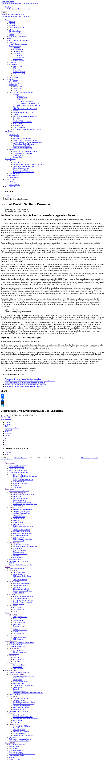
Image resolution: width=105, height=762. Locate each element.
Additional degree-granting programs (25, 504)
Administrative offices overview (23, 676)
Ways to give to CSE (20, 630)
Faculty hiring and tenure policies (24, 702)
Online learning (18, 506)
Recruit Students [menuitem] (14, 174)
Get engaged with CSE (20, 572)
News (7, 197)
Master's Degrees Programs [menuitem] (18, 44)
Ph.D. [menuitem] (11, 42)
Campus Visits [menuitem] (17, 88)
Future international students (18, 470)
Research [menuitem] (8, 133)
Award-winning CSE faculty (22, 726)
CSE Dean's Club (19, 622)
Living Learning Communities (23, 480)
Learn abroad (17, 478)
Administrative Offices (16, 674)
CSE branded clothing (20, 598)
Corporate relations (19, 665)
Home (7, 195)
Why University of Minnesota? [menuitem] (19, 40)
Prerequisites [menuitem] (17, 70)
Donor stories (17, 624)
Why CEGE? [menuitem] (13, 81)
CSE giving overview (20, 617)
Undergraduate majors (20, 498)
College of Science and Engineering (12, 14)
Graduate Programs (19, 691)
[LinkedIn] (5, 444)
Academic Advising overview (22, 509)
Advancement (17, 667)
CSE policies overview (20, 698)
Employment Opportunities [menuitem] (18, 36)
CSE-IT (11, 563)
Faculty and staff (10, 670)
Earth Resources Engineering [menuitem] (22, 148)
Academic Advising (15, 507)
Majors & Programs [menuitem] (15, 83)
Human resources (18, 683)
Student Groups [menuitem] (18, 125)
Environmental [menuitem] (18, 49)
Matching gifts (17, 631)
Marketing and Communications (23, 685)
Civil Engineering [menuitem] (27, 101)
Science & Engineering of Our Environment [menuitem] (27, 142)
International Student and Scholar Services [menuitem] (27, 129)
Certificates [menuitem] (12, 62)
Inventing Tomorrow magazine (23, 602)
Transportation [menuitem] (17, 59)
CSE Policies (13, 696)
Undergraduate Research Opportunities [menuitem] (25, 116)
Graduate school (18, 541)
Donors (7, 613)
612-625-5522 (5, 417)
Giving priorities (18, 620)
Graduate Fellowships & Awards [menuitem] (23, 166)
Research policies (18, 709)
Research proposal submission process (25, 719)
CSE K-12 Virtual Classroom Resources (22, 754)
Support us (12, 656)
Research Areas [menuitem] (14, 135)
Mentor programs (18, 481)
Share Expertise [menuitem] (14, 175)
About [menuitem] (7, 20)
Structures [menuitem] (16, 53)
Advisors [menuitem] (20, 99)
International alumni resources (23, 600)
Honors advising (18, 524)
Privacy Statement (86, 458)
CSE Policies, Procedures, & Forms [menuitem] (28, 105)
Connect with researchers (17, 646)
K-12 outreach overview (17, 744)
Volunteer (12, 757)
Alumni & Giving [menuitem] (10, 159)
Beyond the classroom (16, 474)
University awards (19, 730)
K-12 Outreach (10, 743)
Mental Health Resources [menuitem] (17, 33)
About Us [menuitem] (12, 22)
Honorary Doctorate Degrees (22, 591)
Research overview (19, 715)
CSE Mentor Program (20, 580)
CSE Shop (16, 722)
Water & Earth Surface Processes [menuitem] (23, 144)
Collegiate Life (14, 543)
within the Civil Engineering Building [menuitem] (25, 151)
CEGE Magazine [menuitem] (14, 185)
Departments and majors (17, 493)
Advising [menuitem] (16, 94)
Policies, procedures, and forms (23, 526)
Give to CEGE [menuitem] (18, 162)
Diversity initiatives (19, 652)
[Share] (52, 396)
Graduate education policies (22, 706)
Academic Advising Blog (21, 513)
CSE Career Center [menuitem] (19, 127)
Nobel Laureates (18, 593)
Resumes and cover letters (21, 531)
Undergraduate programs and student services (28, 693)
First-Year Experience (20, 550)
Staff (6, 426)
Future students (10, 463)
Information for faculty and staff (19, 672)
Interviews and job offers (21, 535)
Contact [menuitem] (11, 35)
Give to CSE (13, 606)
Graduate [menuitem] (8, 38)
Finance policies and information (23, 704)
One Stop (8, 7)
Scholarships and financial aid (18, 472)
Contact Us (12, 635)
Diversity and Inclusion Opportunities (25, 476)
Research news (14, 654)
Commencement (18, 518)
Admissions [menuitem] (13, 64)
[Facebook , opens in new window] (52, 399)
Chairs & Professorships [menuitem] (21, 168)
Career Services (14, 528)
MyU (6, 454)
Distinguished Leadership (21, 589)
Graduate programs (19, 500)
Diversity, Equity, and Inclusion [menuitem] (23, 112)
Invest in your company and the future (21, 643)
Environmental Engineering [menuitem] (30, 103)
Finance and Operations (21, 681)
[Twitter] (5, 440)
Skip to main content (7, 2)
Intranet (7, 435)
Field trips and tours (15, 752)
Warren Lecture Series (12, 428)
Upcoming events (19, 574)
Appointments (17, 515)
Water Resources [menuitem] (18, 61)
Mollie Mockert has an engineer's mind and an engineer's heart (25, 383)
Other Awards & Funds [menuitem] (20, 170)
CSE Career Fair (18, 537)
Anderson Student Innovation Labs (20, 565)
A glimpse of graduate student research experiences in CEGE (24, 386)
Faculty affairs (17, 680)
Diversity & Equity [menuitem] (15, 31)
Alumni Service (18, 587)
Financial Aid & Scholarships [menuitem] (22, 122)
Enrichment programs (16, 750)
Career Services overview (21, 530)
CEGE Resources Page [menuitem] (16, 27)
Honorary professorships (21, 731)
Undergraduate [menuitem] (10, 79)
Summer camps (14, 746)
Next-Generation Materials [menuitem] (21, 146)
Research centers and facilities (23, 717)
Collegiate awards (19, 733)
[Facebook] (5, 439)
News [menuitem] (11, 181)
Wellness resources (15, 559)
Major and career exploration (22, 539)
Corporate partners (11, 641)
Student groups (18, 487)
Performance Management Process (20, 739)
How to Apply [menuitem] (17, 66)
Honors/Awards (14, 581)
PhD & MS (8, 430)
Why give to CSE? (19, 607)
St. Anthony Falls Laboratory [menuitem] (22, 153)
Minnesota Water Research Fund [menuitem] (23, 172)
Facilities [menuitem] (12, 149)
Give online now (18, 609)
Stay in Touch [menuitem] (13, 177)
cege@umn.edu (6, 419)
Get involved (13, 570)
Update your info (18, 604)
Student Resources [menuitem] (15, 77)
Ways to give (13, 628)
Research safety (18, 720)
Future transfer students (16, 467)
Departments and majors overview (24, 494)
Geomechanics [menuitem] (18, 51)
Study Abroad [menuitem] (17, 123)
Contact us (16, 611)
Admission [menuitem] (20, 57)
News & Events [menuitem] (10, 179)
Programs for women (20, 483)
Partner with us (14, 648)
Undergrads (9, 433)
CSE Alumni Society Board (22, 576)
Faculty (7, 422)
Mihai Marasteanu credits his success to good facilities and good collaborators (30, 381)
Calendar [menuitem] (16, 107)
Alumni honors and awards (22, 583)
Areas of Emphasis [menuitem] (15, 46)
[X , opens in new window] (52, 402)
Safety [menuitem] (11, 29)
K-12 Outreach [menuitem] (10, 186)
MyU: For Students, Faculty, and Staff (17, 9)
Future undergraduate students (19, 465)
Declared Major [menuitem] (22, 98)
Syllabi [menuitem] (15, 114)
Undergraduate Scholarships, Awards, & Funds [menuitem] (28, 164)
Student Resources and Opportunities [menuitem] (21, 92)
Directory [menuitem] (12, 23)
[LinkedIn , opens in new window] (52, 405)
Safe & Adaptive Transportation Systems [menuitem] (26, 140)
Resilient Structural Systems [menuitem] (22, 138)
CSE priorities (17, 661)
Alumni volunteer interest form (23, 578)
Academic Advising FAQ (21, 511)
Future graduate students (17, 468)
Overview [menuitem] (16, 48)
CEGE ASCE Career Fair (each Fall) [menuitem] (25, 109)
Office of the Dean (19, 678)
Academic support (19, 517)
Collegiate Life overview (21, 544)
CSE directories (18, 639)
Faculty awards (14, 724)
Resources (12, 594)
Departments (17, 496)
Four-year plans (18, 522)
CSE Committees (14, 694)
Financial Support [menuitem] (19, 72)
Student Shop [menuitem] (17, 157)
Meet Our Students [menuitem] (19, 73)
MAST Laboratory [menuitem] (19, 155)
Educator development (16, 756)
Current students (10, 489)
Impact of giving (18, 626)
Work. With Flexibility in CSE (19, 741)
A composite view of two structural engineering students (23, 379)
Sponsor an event (14, 759)
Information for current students (19, 491)
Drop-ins (16, 520)
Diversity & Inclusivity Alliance (19, 561)
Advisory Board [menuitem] (14, 25)
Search (4, 12)
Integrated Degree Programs (22, 502)
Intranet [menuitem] (15, 111)
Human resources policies (21, 707)
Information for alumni (16, 568)
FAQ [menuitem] (14, 68)
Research (8, 424)
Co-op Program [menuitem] (18, 120)
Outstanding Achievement (21, 585)
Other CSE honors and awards (23, 735)
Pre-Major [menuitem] (20, 96)
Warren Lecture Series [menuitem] (16, 183)
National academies (19, 728)
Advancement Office (20, 637)
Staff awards (13, 737)
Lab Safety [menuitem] (8, 131)
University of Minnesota (20, 458)
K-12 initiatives (18, 650)
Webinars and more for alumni (23, 596)
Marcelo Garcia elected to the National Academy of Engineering (25, 384)
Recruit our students (15, 644)
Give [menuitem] (10, 161)
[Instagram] (5, 442)
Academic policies (19, 700)
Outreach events (14, 748)
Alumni (7, 567)
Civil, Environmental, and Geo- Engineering (15, 16)
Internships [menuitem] (16, 118)
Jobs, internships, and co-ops (22, 533)
